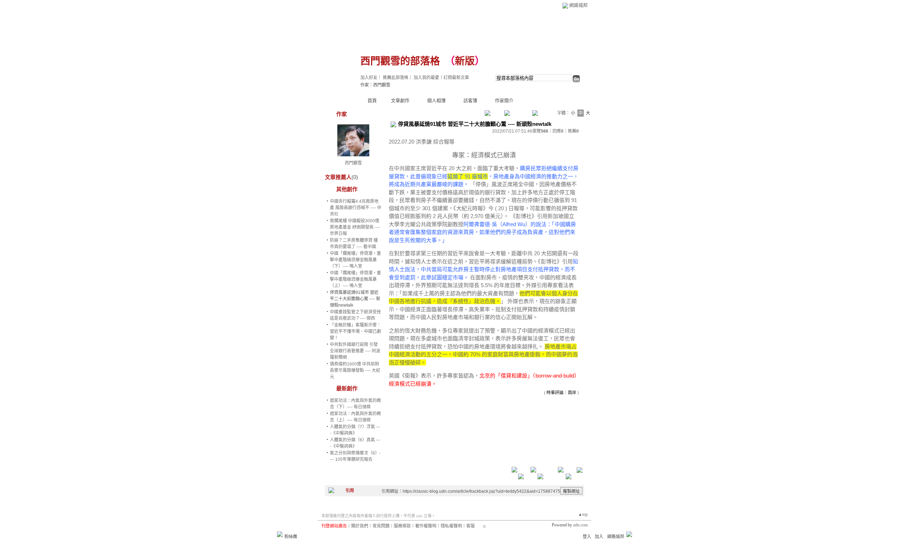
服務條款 (402, 526)
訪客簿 (470, 100)
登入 (587, 536)
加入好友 (368, 77)
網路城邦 (578, 5)
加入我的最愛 (426, 77)
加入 (599, 536)
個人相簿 (436, 100)
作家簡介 (504, 100)
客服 (470, 526)
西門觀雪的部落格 (400, 61)
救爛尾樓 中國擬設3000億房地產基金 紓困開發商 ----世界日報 (355, 227)
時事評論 (555, 392)
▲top (583, 514)
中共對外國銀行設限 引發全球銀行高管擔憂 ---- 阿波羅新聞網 (355, 351)
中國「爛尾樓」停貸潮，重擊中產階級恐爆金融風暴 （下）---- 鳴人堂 (355, 260)
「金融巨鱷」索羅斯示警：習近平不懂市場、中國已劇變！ (355, 331)
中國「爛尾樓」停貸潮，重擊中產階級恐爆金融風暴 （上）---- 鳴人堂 (355, 279)
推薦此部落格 (395, 77)
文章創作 (400, 100)
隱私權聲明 (451, 526)
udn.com (580, 525)
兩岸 (572, 392)
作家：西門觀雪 (375, 85)
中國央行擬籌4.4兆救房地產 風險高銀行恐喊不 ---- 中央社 (355, 208)
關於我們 (359, 526)
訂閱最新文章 (456, 77)
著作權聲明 (425, 526)
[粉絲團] (280, 534)
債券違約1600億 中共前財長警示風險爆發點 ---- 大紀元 (355, 370)
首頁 (372, 100)
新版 (465, 61)
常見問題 (381, 526)
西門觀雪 (353, 163)
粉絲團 (290, 536)
